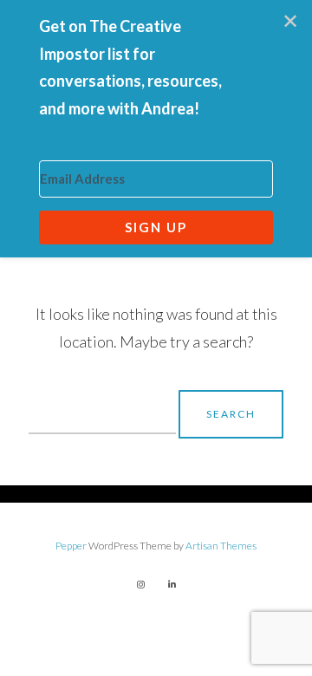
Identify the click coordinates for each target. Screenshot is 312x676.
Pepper (71, 545)
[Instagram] (140, 584)
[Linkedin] (171, 584)
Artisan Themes (221, 545)
